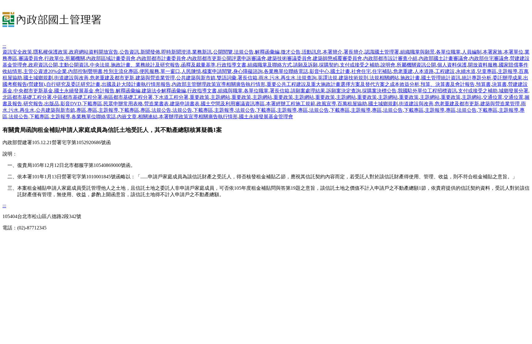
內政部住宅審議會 (489, 58)
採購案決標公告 (379, 90)
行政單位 (54, 58)
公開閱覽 (223, 52)
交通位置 (492, 97)
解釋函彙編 (267, 52)
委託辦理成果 (507, 77)
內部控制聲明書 (85, 71)
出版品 (51, 103)
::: (4, 46)
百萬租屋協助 (352, 103)
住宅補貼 (382, 71)
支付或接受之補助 (359, 64)
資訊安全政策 (17, 52)
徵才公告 (290, 52)
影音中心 (319, 71)
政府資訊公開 (43, 64)
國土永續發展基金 (74, 90)
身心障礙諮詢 (248, 71)
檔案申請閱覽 (217, 71)
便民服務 (149, 71)
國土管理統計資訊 (441, 77)
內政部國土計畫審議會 (443, 58)
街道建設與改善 (71, 77)
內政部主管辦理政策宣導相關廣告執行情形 (218, 84)
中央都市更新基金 (33, 90)
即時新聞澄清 (176, 52)
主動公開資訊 (74, 64)
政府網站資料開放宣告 (93, 52)
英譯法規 (327, 77)
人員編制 (472, 52)
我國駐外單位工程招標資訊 (427, 90)
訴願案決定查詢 (343, 90)
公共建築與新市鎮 (196, 77)
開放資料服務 (483, 64)
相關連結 (148, 116)
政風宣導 (326, 103)
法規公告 (244, 52)
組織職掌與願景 (417, 52)
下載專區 (92, 103)
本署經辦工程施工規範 (290, 103)
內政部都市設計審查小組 (390, 58)
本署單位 (513, 52)
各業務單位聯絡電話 (286, 71)
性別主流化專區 (121, 71)
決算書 (499, 84)
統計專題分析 (476, 77)
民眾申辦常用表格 (123, 103)
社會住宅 (361, 71)
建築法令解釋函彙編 (164, 90)
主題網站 (220, 97)
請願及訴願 (305, 64)
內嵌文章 (127, 116)
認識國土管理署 (382, 52)
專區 (81, 110)
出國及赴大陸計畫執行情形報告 (136, 84)
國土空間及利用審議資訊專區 (233, 103)
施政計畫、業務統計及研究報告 (145, 64)
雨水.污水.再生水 (277, 77)
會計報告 (105, 90)
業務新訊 (202, 52)
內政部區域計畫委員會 (110, 58)
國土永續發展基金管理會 (266, 116)
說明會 (388, 64)
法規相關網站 (384, 77)
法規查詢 (306, 77)
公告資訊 (129, 52)
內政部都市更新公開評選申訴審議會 (226, 58)
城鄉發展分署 (513, 90)
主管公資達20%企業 (45, 71)
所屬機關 (75, 58)
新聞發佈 (150, 52)
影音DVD (70, 103)
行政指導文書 (231, 64)
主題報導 (508, 71)
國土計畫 (340, 71)
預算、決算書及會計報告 (448, 84)
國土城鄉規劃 (38, 77)
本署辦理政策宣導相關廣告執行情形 (198, 116)
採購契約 (329, 64)
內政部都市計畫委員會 (161, 58)
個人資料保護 (452, 64)
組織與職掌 (230, 90)
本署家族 (492, 52)
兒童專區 (487, 71)
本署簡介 (332, 52)
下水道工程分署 (171, 97)
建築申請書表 (185, 103)
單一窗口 (170, 71)
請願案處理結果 (308, 90)
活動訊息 (311, 52)
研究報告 (33, 103)
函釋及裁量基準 (198, 64)
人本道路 (424, 71)
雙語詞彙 (226, 77)
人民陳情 (191, 71)
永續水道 (466, 71)
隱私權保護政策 (50, 52)
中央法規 (100, 64)
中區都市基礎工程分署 (77, 97)
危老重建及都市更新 (112, 77)
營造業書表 (156, 103)
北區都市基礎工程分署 (27, 97)
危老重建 (403, 71)
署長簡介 (353, 52)
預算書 (483, 84)
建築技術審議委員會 (289, 58)
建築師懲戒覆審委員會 (337, 58)
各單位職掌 (448, 52)
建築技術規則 (353, 77)
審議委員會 (30, 58)
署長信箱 (247, 77)
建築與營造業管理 (155, 77)
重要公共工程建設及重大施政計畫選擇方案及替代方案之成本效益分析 (343, 84)
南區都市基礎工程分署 (128, 97)
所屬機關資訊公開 (416, 64)
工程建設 (445, 71)
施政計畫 (410, 77)
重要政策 (199, 97)
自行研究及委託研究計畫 (73, 84)
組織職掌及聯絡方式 (270, 64)
